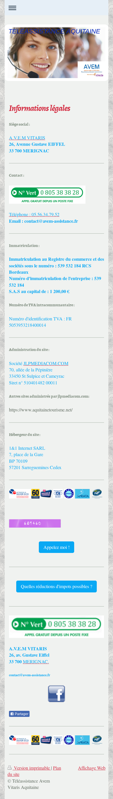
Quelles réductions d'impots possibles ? (56, 586)
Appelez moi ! (56, 547)
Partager (21, 714)
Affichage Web (91, 768)
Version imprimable (32, 768)
